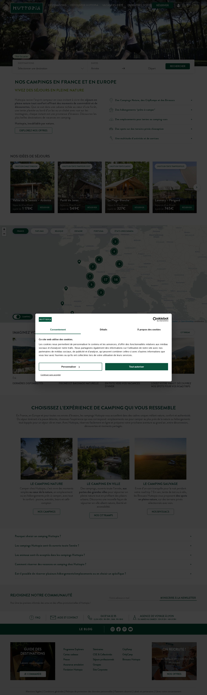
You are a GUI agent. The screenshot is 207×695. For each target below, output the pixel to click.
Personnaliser (68, 366)
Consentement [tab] (58, 329)
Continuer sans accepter (51, 375)
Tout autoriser (136, 366)
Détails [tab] (103, 329)
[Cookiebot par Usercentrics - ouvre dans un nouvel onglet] (155, 319)
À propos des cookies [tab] (149, 329)
